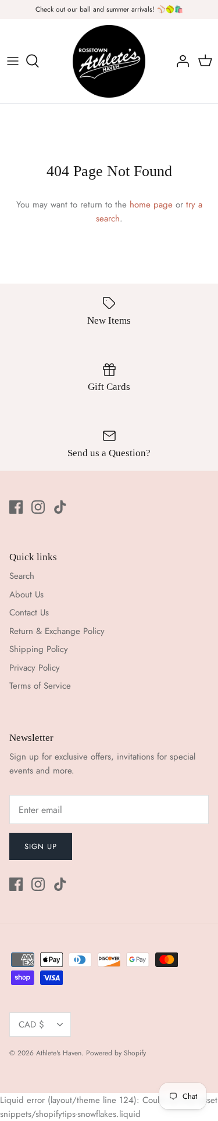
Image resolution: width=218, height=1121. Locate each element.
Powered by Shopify (116, 1053)
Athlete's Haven (58, 1053)
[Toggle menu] (13, 61)
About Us (26, 594)
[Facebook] (16, 507)
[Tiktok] (60, 507)
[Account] (179, 61)
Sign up (40, 846)
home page (151, 204)
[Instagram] (38, 507)
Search (21, 576)
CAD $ (31, 1024)
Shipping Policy (38, 649)
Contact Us (29, 612)
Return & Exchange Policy (57, 631)
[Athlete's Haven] (109, 61)
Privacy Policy (34, 667)
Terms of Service (40, 685)
